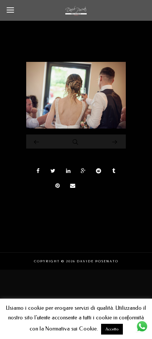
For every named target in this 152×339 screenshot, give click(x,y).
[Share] (38, 170)
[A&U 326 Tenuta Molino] (76, 126)
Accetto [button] (112, 329)
